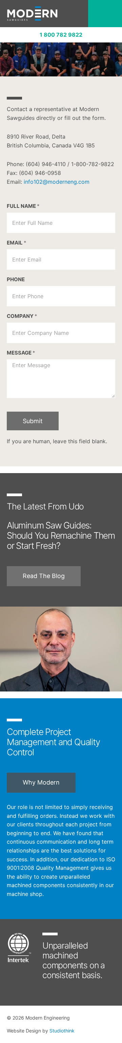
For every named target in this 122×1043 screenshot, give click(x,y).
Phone (16, 279)
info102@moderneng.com (56, 181)
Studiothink (62, 1030)
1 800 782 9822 (61, 34)
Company (22, 316)
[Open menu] (105, 13)
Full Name (23, 206)
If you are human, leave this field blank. (57, 441)
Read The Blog (44, 575)
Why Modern (41, 782)
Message (21, 353)
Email (16, 243)
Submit (33, 421)
